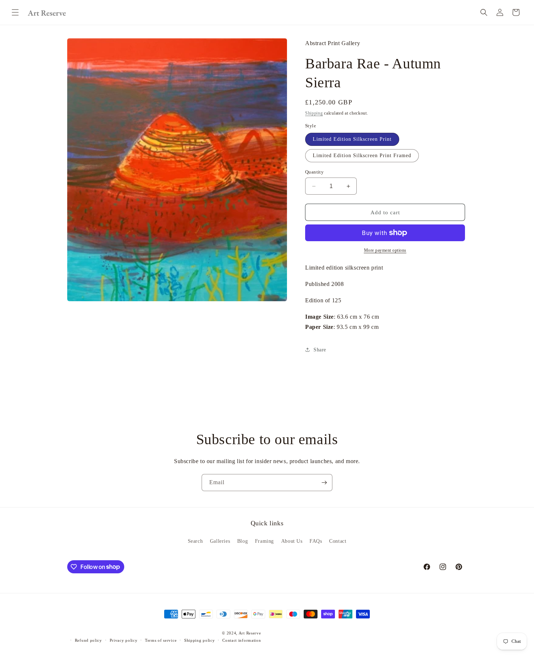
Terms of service (161, 640)
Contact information (241, 640)
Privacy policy (124, 640)
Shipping (314, 113)
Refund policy (88, 640)
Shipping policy (199, 640)
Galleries (220, 541)
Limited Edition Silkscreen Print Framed (362, 155)
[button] (15, 12)
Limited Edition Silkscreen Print (352, 139)
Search (195, 541)
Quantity (314, 172)
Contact (337, 541)
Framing (264, 541)
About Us (292, 541)
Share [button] (319, 350)
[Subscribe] (324, 482)
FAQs (316, 541)
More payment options (385, 250)
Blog (242, 541)
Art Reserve (250, 633)
